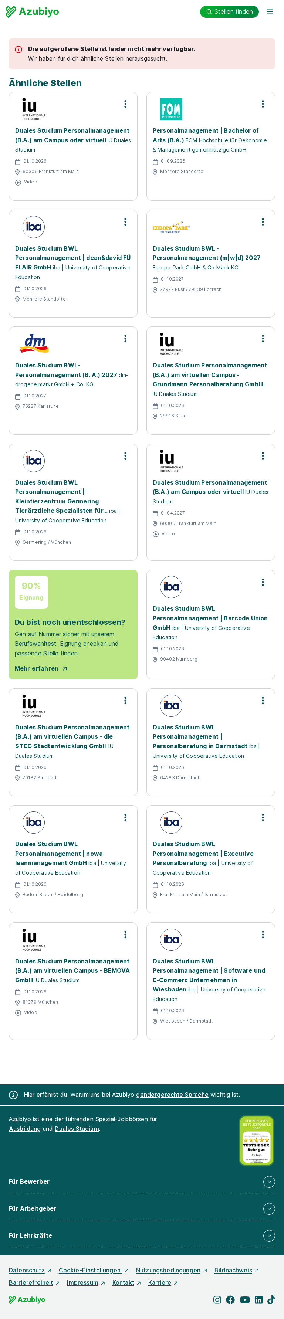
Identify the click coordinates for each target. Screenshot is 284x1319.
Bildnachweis (233, 1270)
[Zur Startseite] (32, 12)
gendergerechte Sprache (172, 1094)
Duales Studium (77, 1128)
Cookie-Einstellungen (90, 1270)
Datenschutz (27, 1270)
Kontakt (123, 1282)
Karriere (159, 1282)
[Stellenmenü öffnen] (125, 104)
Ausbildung (25, 1128)
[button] (142, 1182)
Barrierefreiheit (31, 1282)
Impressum (82, 1282)
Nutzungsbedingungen (168, 1270)
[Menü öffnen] (270, 11)
